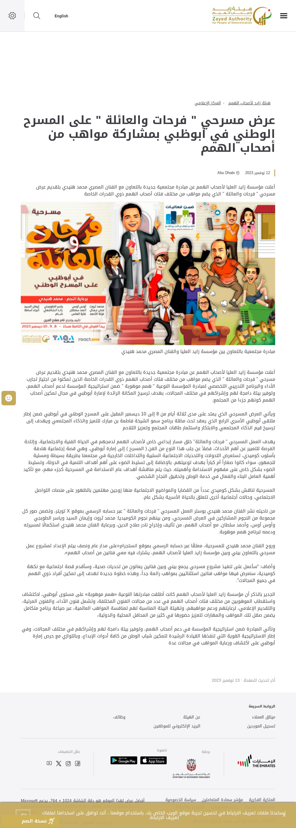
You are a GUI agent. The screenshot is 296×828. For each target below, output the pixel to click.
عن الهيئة (191, 717)
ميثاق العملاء (263, 717)
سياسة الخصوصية (180, 800)
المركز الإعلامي (208, 103)
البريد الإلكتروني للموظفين (176, 726)
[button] (8, 398)
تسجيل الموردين (261, 726)
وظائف (119, 717)
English (61, 16)
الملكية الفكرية (262, 800)
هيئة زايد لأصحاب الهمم (249, 103)
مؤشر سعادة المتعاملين (222, 800)
